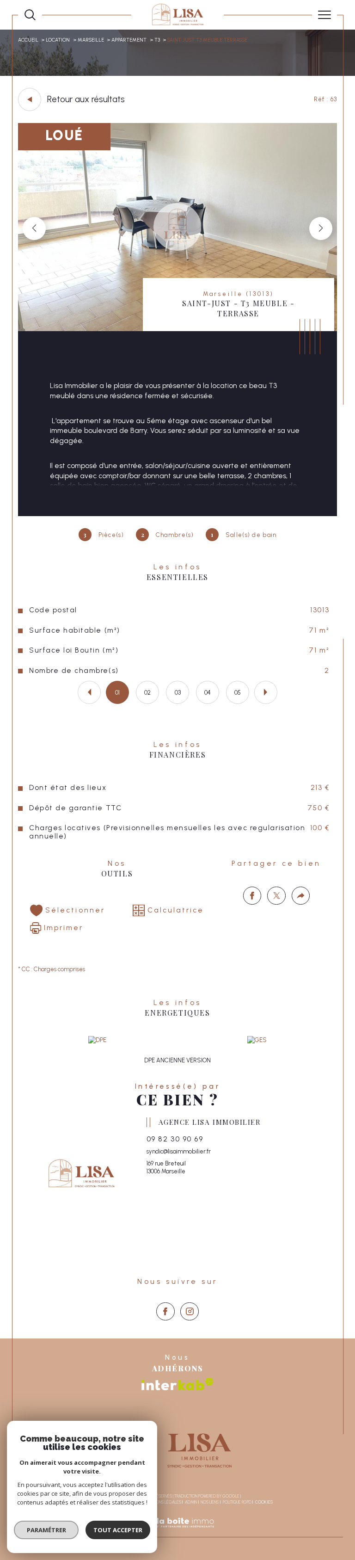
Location (58, 40)
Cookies (264, 1502)
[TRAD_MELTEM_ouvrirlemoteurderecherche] (30, 15)
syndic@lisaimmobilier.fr (179, 1151)
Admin (191, 1502)
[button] (320, 228)
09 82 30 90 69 (175, 1139)
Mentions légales (163, 1502)
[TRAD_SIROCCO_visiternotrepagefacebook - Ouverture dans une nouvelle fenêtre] (165, 1311)
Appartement (129, 40)
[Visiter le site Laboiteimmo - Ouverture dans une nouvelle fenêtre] (177, 1532)
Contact (343, 452)
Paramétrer (46, 1530)
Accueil (28, 40)
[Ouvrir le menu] (324, 15)
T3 (157, 40)
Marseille (91, 40)
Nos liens (210, 1502)
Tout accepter (117, 1530)
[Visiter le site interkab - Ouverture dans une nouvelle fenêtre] (177, 1384)
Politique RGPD (237, 1502)
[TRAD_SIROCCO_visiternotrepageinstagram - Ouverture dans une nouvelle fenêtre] (189, 1311)
